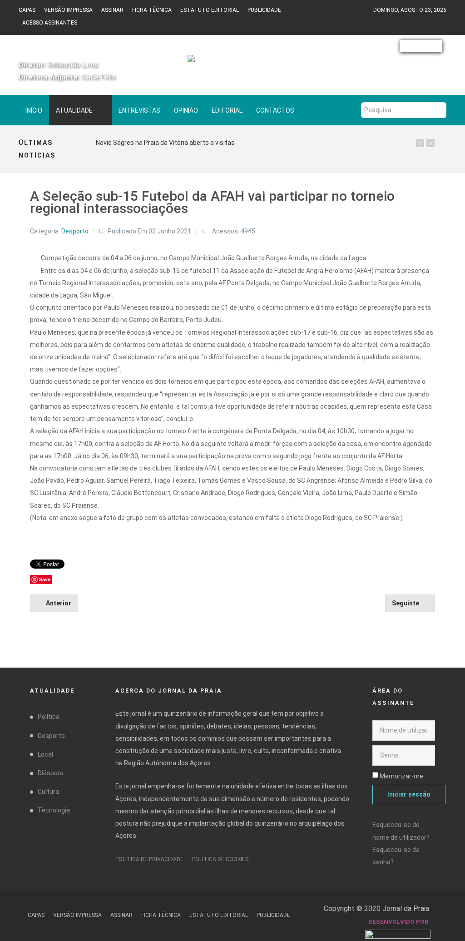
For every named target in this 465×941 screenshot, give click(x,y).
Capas (27, 10)
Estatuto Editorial (209, 10)
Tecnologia (54, 810)
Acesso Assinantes (49, 23)
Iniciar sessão (408, 794)
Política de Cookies (220, 859)
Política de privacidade (149, 859)
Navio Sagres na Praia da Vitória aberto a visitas (165, 142)
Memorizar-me (401, 776)
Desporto (75, 231)
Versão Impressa (68, 10)
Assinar (112, 10)
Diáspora (51, 773)
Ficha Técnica (152, 10)
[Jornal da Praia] (232, 62)
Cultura (48, 791)
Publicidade (264, 10)
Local (45, 754)
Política (48, 716)
